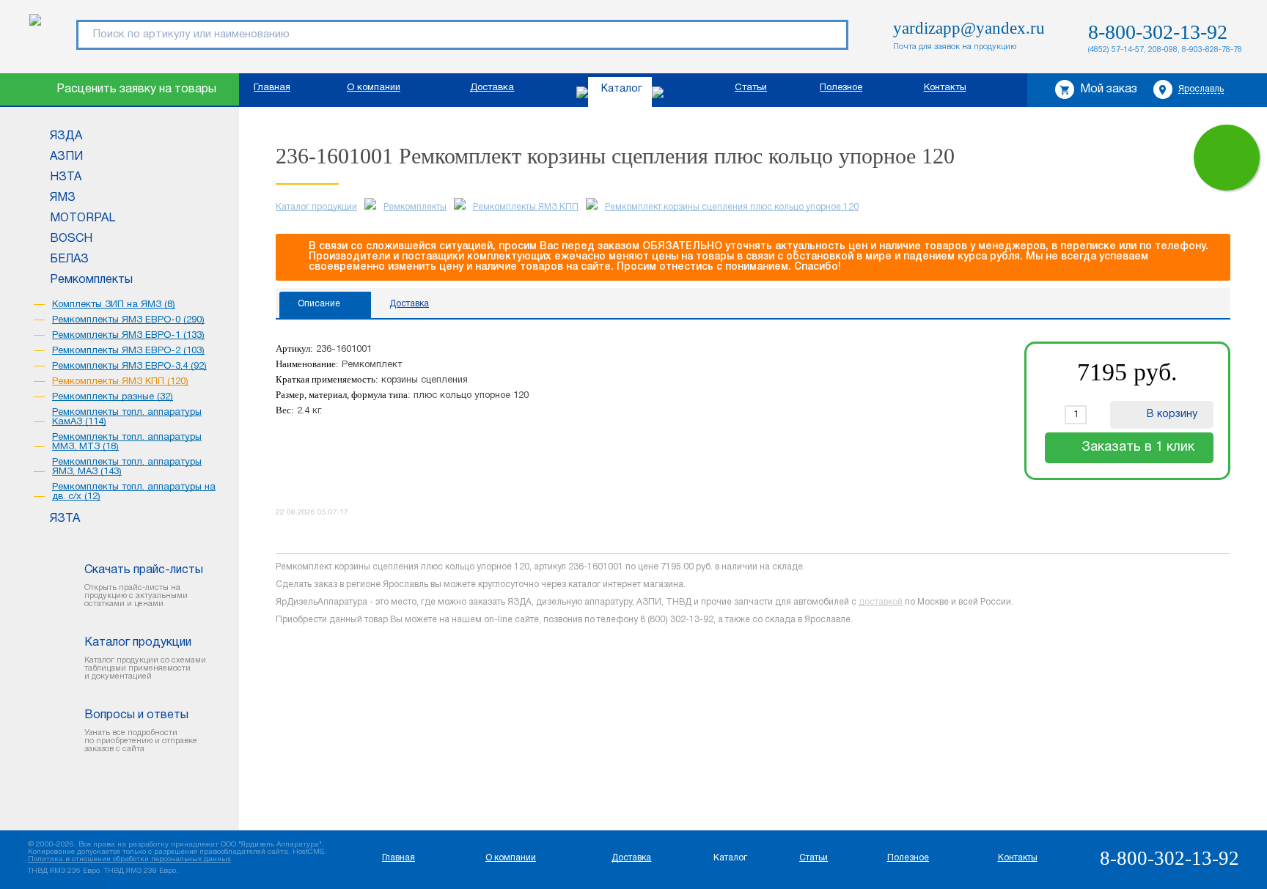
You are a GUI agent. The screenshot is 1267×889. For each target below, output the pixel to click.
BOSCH (71, 239)
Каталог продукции (316, 207)
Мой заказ (1108, 89)
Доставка (492, 88)
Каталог (621, 89)
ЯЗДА (66, 136)
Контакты (945, 88)
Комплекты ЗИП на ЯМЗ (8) (113, 304)
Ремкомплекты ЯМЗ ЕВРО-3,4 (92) (129, 366)
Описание (319, 304)
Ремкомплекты (91, 280)
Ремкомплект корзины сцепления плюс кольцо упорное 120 (732, 207)
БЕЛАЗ (69, 259)
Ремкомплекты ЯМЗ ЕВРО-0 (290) (128, 320)
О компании (373, 88)
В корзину (1172, 414)
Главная (272, 88)
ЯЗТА (65, 519)
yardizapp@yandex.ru (969, 28)
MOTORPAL (82, 218)
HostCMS (308, 852)
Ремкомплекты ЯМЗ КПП (526, 207)
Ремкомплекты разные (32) (112, 397)
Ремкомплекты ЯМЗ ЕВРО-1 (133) (128, 335)
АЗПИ (66, 157)
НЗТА (65, 177)
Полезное (841, 88)
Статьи (751, 88)
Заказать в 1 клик (1137, 447)
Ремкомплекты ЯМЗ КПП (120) (120, 381)
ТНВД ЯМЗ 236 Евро (64, 871)
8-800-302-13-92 (1157, 32)
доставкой (881, 602)
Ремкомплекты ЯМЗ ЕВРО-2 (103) (128, 351)
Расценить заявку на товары (136, 89)
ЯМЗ (63, 198)
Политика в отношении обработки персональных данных (129, 859)
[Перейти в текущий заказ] (1227, 158)
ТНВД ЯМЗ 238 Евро (140, 871)
